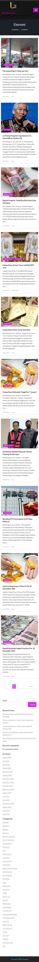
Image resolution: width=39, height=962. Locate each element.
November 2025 (8, 782)
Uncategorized (8, 943)
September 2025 (8, 789)
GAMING (6, 858)
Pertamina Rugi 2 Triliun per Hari (15, 71)
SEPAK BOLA (7, 925)
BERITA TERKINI (8, 65)
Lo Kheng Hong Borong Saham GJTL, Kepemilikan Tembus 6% (17, 137)
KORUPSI (6, 879)
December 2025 (8, 779)
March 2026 (7, 768)
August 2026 (7, 757)
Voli (4, 946)
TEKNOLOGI (7, 928)
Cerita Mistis (7, 844)
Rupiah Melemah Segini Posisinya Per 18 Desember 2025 (19, 649)
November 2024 (8, 803)
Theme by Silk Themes (19, 959)
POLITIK (6, 921)
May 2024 (6, 814)
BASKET (6, 829)
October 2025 (7, 786)
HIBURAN (6, 865)
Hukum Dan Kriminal (10, 868)
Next (31, 686)
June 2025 (6, 800)
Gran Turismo (7, 861)
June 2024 (6, 810)
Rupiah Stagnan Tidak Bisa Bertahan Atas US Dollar (19, 201)
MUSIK (5, 900)
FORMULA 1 (7, 854)
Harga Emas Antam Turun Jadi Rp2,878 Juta (18, 266)
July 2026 (6, 761)
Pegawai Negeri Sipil (10, 914)
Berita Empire (8, 13)
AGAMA (6, 822)
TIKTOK (6, 935)
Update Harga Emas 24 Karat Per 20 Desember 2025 (17, 587)
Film (4, 851)
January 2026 (7, 775)
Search (5, 701)
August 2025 (7, 793)
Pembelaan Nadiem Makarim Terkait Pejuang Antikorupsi (17, 453)
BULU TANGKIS (8, 840)
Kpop (4, 882)
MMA (5, 893)
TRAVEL (5, 939)
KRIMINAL (6, 886)
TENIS (5, 932)
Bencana (5, 833)
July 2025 (6, 796)
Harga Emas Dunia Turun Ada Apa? (16, 330)
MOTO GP (6, 897)
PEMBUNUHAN (9, 918)
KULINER (6, 889)
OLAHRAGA (7, 907)
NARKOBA (7, 904)
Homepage (15, 29)
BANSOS (6, 826)
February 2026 (8, 772)
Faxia (13, 96)
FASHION (6, 847)
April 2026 (6, 765)
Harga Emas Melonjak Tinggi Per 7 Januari (19, 392)
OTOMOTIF (7, 911)
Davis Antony (15, 290)
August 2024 (7, 807)
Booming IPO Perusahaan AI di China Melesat (17, 520)
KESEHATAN (7, 872)
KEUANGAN (7, 129)
